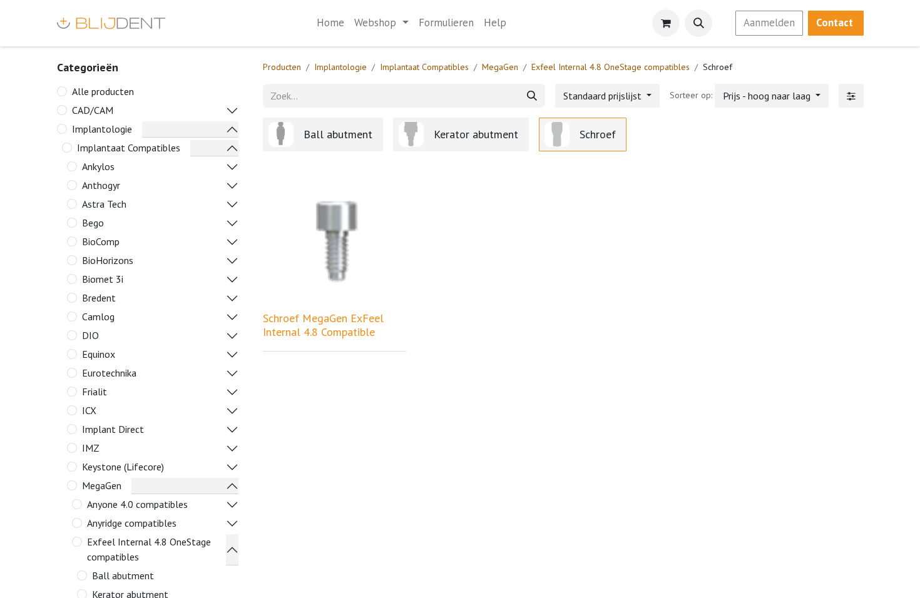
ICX (89, 410)
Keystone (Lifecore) (123, 466)
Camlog (98, 316)
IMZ (91, 448)
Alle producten (103, 91)
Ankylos (98, 166)
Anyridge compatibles (131, 523)
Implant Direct (113, 429)
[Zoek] (532, 96)
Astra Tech (104, 204)
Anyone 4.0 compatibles (137, 504)
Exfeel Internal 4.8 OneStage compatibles (149, 549)
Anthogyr (101, 185)
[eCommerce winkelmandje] (666, 23)
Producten (282, 67)
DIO (90, 335)
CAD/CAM (92, 110)
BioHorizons (107, 260)
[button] (698, 23)
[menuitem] (330, 23)
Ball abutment (123, 575)
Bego (93, 222)
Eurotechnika (109, 373)
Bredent (99, 297)
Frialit (94, 391)
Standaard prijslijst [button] (603, 95)
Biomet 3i (102, 279)
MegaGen (101, 485)
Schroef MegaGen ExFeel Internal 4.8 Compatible (323, 325)
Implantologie (102, 129)
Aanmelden (769, 22)
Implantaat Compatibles (128, 147)
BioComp (101, 241)
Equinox (98, 354)
